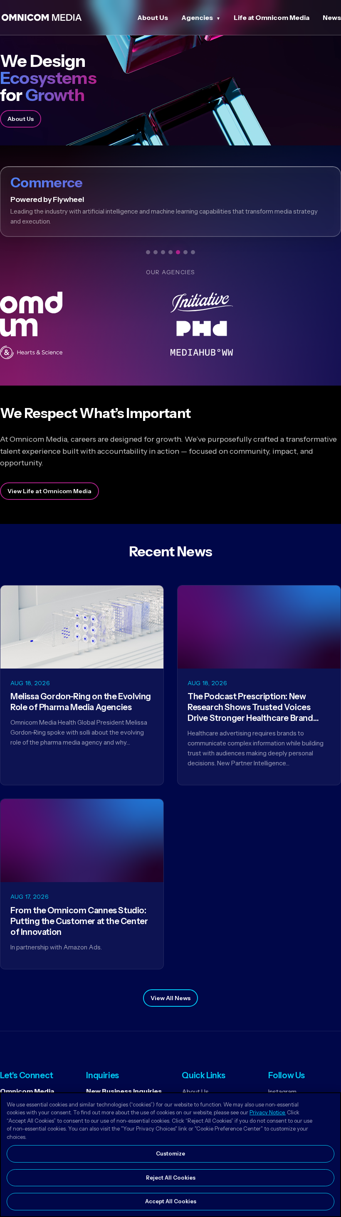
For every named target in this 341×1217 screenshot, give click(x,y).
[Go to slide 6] (185, 252)
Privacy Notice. (268, 1112)
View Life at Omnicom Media (49, 491)
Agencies (197, 17)
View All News (170, 998)
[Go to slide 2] (155, 252)
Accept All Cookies (170, 1201)
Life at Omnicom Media (271, 17)
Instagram (282, 1092)
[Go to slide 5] (178, 252)
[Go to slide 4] (170, 252)
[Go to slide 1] (148, 252)
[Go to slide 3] (163, 252)
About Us (152, 17)
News (332, 17)
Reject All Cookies (170, 1177)
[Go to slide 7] (193, 252)
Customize (170, 1153)
